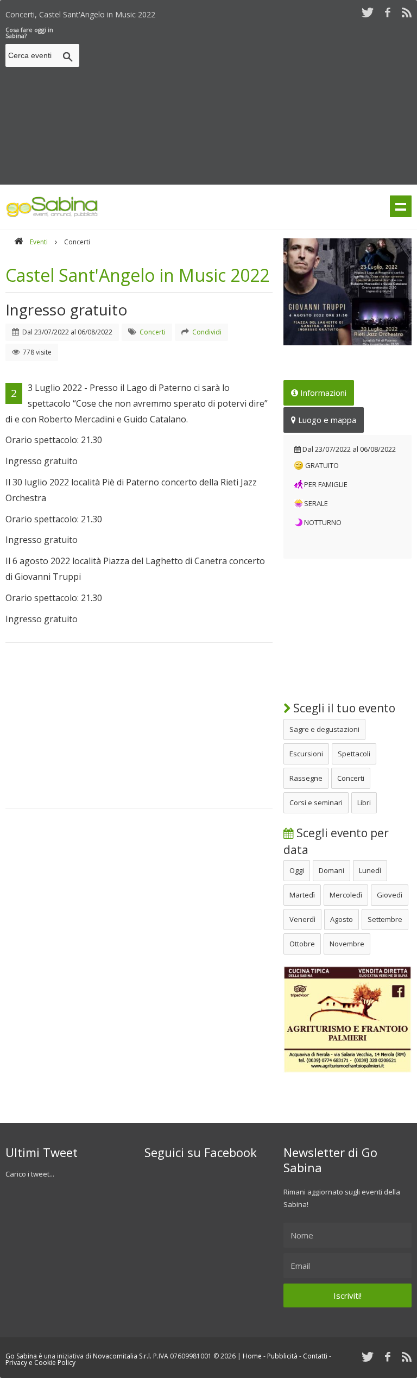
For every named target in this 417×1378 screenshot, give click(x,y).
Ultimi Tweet (41, 1152)
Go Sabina (21, 1356)
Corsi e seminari (316, 802)
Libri (364, 802)
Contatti (315, 1356)
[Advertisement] (250, 103)
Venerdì (302, 919)
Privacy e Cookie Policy (40, 1362)
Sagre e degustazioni (324, 729)
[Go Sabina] (18, 241)
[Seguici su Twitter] (368, 12)
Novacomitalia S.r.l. (122, 1356)
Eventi (39, 241)
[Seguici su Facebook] (387, 12)
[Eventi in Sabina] (52, 215)
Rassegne (306, 778)
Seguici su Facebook (200, 1152)
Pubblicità (282, 1356)
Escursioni (306, 753)
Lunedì (370, 870)
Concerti (350, 778)
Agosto (341, 919)
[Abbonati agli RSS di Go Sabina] (407, 12)
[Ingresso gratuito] (347, 291)
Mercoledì (346, 895)
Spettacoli (354, 753)
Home (252, 1356)
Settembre (385, 919)
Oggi (296, 870)
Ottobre (302, 944)
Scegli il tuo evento (342, 708)
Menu (401, 206)
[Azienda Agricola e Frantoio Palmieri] (347, 1070)
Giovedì (389, 895)
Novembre (347, 944)
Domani (331, 870)
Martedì (302, 895)
